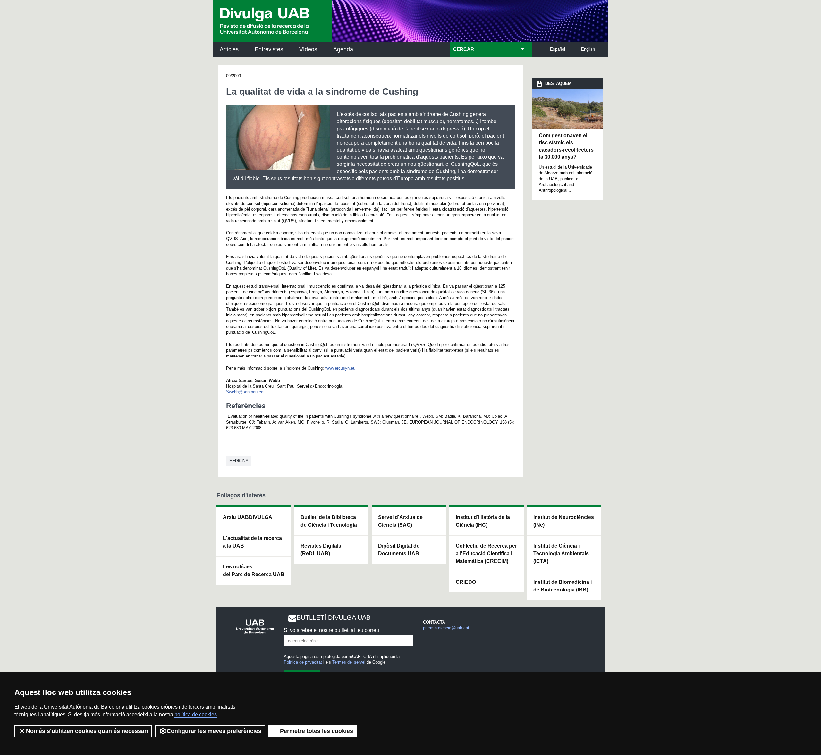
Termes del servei (348, 662)
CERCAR (463, 49)
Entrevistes (269, 49)
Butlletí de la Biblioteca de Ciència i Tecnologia (328, 521)
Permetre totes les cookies (316, 731)
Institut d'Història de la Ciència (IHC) (483, 521)
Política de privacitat (303, 662)
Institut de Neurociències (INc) (563, 521)
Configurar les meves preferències (214, 731)
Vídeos (308, 49)
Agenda (343, 49)
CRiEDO (466, 582)
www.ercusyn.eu (340, 368)
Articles (229, 49)
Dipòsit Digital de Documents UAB (398, 549)
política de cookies (195, 714)
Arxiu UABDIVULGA (247, 517)
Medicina (238, 460)
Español (557, 49)
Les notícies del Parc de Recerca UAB (253, 570)
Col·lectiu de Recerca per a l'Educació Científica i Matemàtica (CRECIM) (486, 553)
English (588, 49)
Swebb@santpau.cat (245, 392)
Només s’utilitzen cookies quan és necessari (87, 731)
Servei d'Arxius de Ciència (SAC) (400, 521)
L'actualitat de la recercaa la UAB (252, 542)
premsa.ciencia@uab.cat (446, 627)
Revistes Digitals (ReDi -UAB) (320, 549)
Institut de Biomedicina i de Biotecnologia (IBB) (562, 585)
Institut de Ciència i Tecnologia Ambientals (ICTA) (561, 553)
